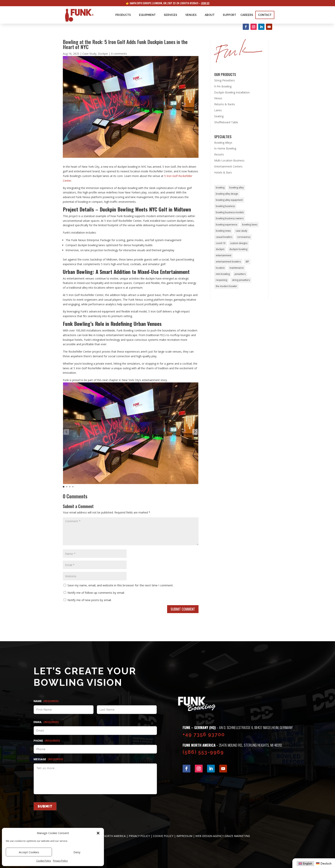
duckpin (220, 249)
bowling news (223, 230)
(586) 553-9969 (203, 752)
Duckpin (103, 53)
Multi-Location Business (229, 160)
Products (123, 14)
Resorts (219, 154)
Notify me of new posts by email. (89, 600)
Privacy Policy (60, 860)
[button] (98, 833)
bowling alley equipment (229, 200)
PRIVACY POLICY (139, 836)
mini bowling (223, 274)
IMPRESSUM (184, 836)
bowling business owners (229, 218)
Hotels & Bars (223, 172)
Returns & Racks (224, 104)
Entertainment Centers (228, 166)
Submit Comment (183, 609)
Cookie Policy (43, 860)
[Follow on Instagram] (253, 27)
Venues (191, 14)
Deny (76, 852)
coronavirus (243, 237)
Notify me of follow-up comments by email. (96, 592)
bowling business (225, 206)
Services (170, 14)
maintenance (237, 267)
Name (46, 701)
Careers (246, 14)
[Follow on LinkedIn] (261, 27)
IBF (247, 261)
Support (229, 14)
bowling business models (230, 212)
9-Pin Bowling (222, 86)
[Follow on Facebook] (246, 27)
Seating (219, 116)
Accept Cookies (29, 852)
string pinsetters (241, 280)
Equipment (147, 14)
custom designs (238, 243)
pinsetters (240, 274)
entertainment (223, 255)
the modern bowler (226, 286)
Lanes (218, 110)
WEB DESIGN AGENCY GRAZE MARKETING (222, 836)
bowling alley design (227, 193)
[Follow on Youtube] (269, 27)
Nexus (218, 98)
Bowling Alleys (223, 142)
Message (48, 759)
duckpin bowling (238, 249)
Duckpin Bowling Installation (232, 92)
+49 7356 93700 (204, 734)
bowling (220, 187)
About (210, 14)
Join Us (205, 3)
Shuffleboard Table (226, 122)
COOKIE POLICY (163, 836)
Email (46, 722)
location (220, 267)
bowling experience (226, 224)
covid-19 (220, 243)
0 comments (119, 53)
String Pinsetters (224, 80)
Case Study (89, 53)
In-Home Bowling (225, 148)
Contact (265, 14)
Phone (47, 740)
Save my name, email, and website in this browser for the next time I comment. (120, 585)
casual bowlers (224, 237)
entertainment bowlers (228, 261)
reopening (221, 280)
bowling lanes (249, 224)
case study (241, 230)
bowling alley (236, 187)
